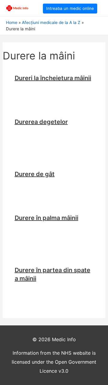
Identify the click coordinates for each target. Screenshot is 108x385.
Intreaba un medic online (70, 8)
